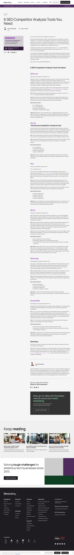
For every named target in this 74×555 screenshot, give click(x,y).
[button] (8, 52)
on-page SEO (50, 173)
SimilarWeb (35, 300)
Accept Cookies (65, 552)
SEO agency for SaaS (45, 353)
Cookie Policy (18, 553)
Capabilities (45, 2)
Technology (20, 2)
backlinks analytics (64, 83)
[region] (37, 553)
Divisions (38, 2)
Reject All (57, 552)
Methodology (26, 2)
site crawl (44, 173)
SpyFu (32, 210)
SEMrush (34, 74)
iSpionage (34, 258)
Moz (32, 163)
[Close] (72, 553)
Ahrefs (33, 123)
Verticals (32, 2)
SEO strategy (58, 47)
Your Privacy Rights (49, 552)
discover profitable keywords (57, 89)
